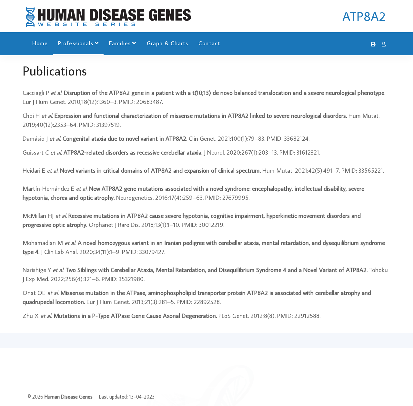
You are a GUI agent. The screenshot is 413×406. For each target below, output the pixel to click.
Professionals (75, 43)
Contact (209, 43)
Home (40, 43)
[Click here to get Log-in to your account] (382, 44)
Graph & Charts (167, 43)
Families (120, 43)
